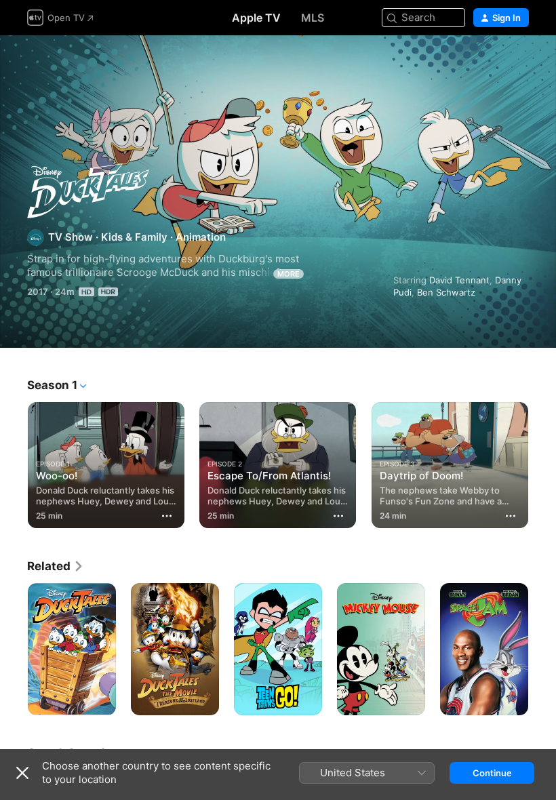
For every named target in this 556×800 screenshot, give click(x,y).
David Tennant (459, 280)
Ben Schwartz (446, 292)
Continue (492, 772)
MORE (288, 274)
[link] (55, 566)
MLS (312, 17)
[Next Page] (542, 462)
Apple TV (256, 17)
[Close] (22, 773)
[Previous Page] (13, 462)
